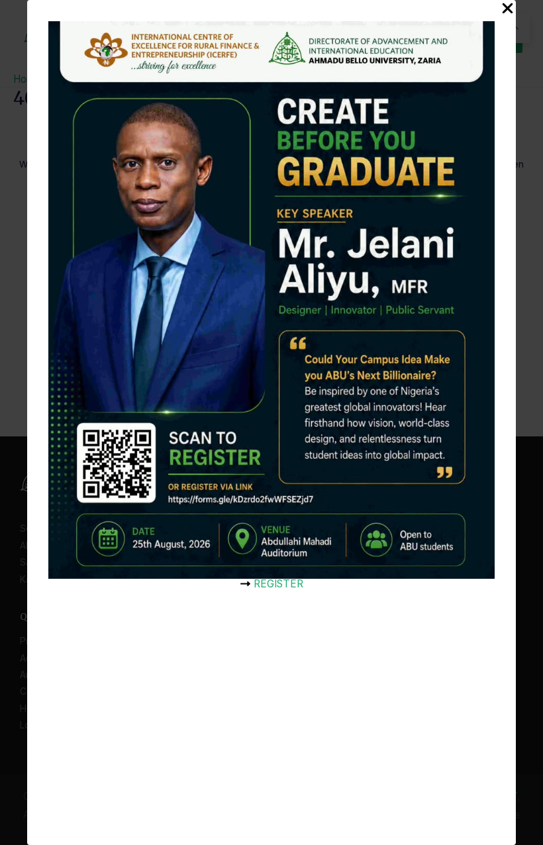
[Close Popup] (507, 9)
